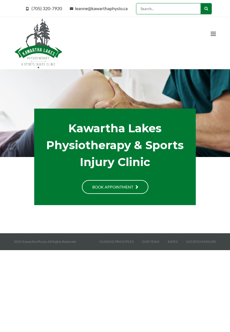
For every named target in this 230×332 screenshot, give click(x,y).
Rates (173, 241)
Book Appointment (113, 187)
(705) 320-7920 (46, 8)
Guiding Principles (117, 241)
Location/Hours (201, 241)
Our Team (150, 241)
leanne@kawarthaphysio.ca (101, 8)
